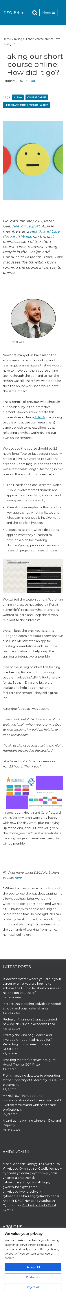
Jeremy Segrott (26, 226)
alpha (18, 97)
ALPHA (39, 417)
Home (7, 39)
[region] (33, 1261)
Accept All (33, 1267)
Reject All (33, 1287)
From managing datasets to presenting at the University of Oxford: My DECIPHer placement (33, 1080)
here (18, 877)
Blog (31, 81)
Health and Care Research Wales (26, 105)
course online (36, 97)
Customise (33, 1277)
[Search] (35, 12)
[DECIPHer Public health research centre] (14, 12)
